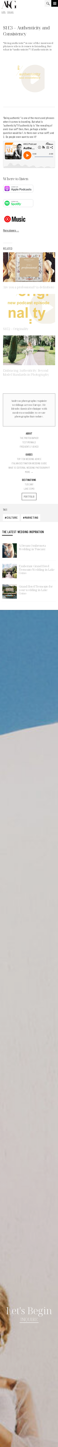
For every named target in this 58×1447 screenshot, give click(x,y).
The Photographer (29, 437)
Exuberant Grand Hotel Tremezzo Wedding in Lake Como (36, 569)
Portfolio (29, 496)
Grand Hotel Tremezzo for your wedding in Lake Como (36, 590)
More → (29, 471)
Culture (12, 517)
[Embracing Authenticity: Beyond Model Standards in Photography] (29, 350)
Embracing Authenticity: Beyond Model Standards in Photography (26, 372)
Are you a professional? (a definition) (28, 287)
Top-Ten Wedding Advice (29, 458)
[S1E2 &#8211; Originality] (29, 309)
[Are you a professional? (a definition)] (29, 267)
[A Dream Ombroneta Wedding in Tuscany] (9, 550)
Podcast (10, 12)
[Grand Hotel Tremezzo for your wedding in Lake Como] (9, 591)
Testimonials (29, 442)
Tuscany (29, 484)
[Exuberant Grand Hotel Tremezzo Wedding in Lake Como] (9, 571)
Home (3, 12)
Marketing (32, 517)
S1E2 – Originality (15, 329)
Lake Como (29, 488)
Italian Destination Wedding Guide (29, 463)
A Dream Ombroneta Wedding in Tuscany (32, 547)
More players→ (11, 230)
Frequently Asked (29, 446)
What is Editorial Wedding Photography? (29, 467)
